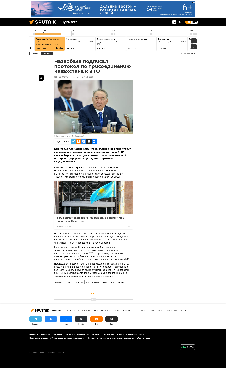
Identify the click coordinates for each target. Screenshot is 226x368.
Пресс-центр (180, 310)
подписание (121, 282)
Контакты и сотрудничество (77, 334)
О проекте (33, 334)
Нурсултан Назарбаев (100, 282)
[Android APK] (188, 347)
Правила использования (51, 334)
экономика (79, 282)
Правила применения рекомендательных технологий (111, 338)
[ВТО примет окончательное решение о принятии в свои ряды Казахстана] (93, 197)
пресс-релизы (108, 334)
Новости (68, 282)
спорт (136, 310)
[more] (128, 226)
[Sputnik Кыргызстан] (43, 25)
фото (152, 310)
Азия (87, 282)
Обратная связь (143, 338)
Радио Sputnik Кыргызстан (47, 39)
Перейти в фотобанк (79, 136)
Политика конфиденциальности (130, 334)
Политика (58, 282)
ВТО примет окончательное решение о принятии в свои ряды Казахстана (90, 219)
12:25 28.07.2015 (61, 77)
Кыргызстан (73, 310)
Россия (126, 310)
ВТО (112, 282)
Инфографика (165, 310)
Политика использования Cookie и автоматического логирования (57, 338)
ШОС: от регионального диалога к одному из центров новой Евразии (48, 44)
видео (144, 310)
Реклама (95, 334)
